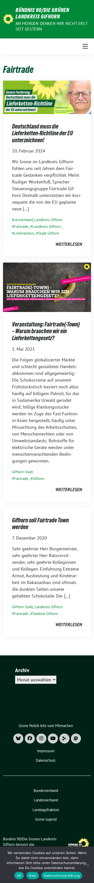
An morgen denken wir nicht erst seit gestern (51, 26)
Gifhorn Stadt (22, 471)
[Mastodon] (76, 738)
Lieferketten (24, 233)
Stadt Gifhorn (48, 233)
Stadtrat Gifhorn (45, 613)
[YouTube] (53, 738)
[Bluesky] (18, 738)
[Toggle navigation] (85, 46)
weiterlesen (68, 244)
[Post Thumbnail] (47, 97)
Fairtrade (21, 226)
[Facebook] (30, 738)
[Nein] (87, 864)
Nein (32, 876)
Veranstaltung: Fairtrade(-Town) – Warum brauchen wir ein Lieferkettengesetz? (46, 331)
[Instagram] (41, 738)
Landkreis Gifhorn (48, 219)
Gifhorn (38, 478)
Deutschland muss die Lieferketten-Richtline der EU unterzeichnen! (42, 133)
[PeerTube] (64, 738)
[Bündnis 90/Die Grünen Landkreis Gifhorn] (8, 18)
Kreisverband (22, 219)
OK (19, 876)
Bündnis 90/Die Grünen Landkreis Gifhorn (42, 13)
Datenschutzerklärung (62, 876)
